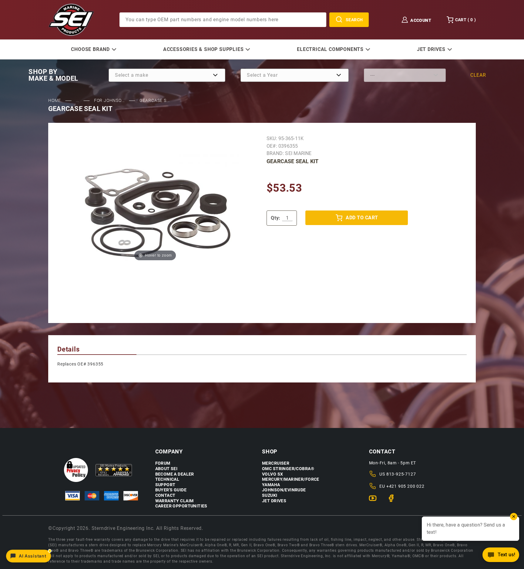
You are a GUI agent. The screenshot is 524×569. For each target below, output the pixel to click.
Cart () (465, 19)
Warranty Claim (174, 501)
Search (354, 19)
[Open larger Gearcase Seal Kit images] (155, 208)
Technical (167, 479)
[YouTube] (375, 501)
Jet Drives (274, 501)
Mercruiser (275, 463)
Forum (162, 463)
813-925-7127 (401, 474)
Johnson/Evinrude (284, 490)
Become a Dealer (174, 474)
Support (165, 485)
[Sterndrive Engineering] (71, 19)
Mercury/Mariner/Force (290, 479)
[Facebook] (394, 501)
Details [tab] (68, 349)
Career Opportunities (181, 506)
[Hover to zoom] (155, 208)
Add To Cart (362, 218)
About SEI (166, 468)
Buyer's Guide (170, 490)
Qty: (275, 218)
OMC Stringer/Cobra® (288, 468)
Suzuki (269, 495)
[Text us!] (501, 556)
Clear (478, 75)
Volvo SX (272, 474)
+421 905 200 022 (405, 486)
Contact (165, 495)
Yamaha (271, 485)
